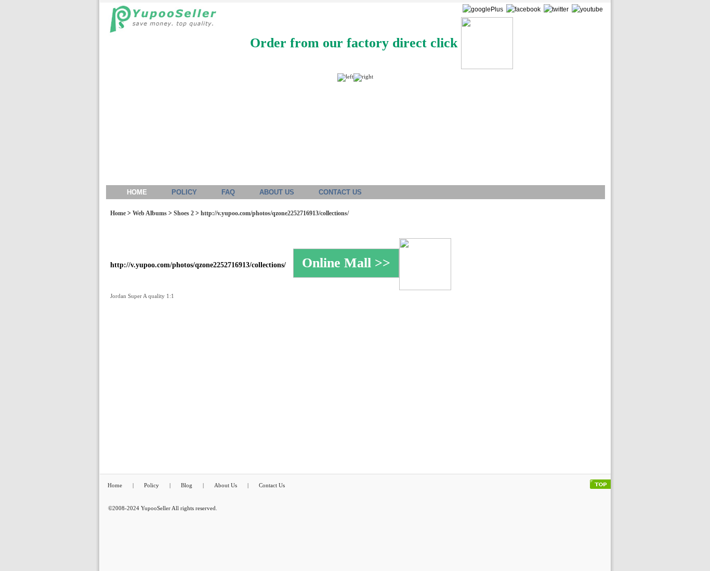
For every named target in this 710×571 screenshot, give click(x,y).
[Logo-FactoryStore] (160, 22)
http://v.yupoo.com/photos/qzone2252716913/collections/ (275, 213)
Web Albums (150, 213)
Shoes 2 (184, 213)
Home (118, 213)
